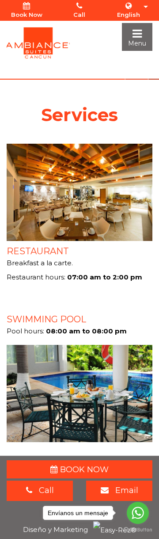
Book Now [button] (26, 14)
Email (123, 490)
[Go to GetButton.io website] (138, 530)
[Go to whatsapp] (138, 513)
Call (79, 14)
